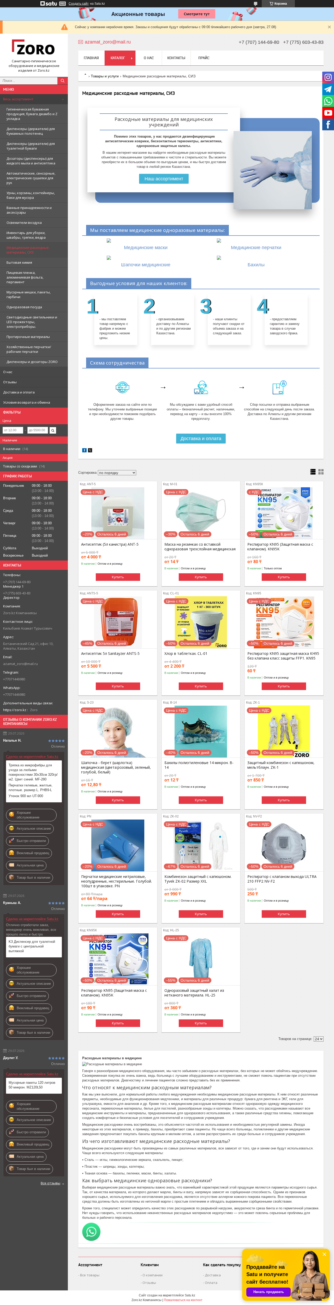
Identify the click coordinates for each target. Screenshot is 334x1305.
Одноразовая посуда (24, 307)
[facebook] (84, 451)
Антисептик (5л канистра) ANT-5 (110, 544)
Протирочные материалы (28, 336)
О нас (7, 372)
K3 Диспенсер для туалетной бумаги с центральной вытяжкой (32, 946)
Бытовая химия (19, 262)
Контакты (176, 58)
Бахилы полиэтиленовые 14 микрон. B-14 (199, 765)
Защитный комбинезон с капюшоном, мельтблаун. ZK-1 (280, 765)
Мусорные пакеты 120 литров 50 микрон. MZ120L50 (32, 1085)
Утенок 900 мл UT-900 (26, 796)
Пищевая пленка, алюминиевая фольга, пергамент (25, 277)
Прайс (203, 58)
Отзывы (10, 382)
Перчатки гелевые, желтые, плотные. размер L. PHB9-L (30, 787)
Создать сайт (79, 3)
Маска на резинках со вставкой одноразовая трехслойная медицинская (200, 546)
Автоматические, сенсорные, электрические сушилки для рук (31, 178)
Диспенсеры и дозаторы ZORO (32, 361)
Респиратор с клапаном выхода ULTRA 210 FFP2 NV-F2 (282, 879)
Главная (91, 58)
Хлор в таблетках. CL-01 (185, 653)
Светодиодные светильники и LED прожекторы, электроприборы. (32, 322)
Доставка (213, 1275)
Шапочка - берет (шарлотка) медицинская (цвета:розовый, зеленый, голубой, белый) (116, 767)
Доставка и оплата (19, 392)
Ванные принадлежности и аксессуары (29, 210)
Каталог (118, 58)
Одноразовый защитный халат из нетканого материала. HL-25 (194, 993)
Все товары (89, 1275)
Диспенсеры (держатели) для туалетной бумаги (31, 146)
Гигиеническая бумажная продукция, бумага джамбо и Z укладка (32, 114)
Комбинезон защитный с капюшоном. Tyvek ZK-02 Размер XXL (197, 879)
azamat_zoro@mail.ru (20, 663)
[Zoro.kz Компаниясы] (34, 48)
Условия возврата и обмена (26, 402)
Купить (118, 577)
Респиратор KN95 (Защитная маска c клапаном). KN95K (280, 546)
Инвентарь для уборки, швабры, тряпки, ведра (26, 235)
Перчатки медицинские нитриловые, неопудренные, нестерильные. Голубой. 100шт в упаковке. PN (116, 881)
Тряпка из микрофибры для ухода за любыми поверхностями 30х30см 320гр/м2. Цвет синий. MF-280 (33, 772)
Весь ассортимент (18, 99)
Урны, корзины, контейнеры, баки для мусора (31, 195)
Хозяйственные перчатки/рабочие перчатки (29, 349)
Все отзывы (50, 1183)
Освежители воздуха (24, 222)
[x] (90, 451)
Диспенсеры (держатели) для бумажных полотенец (31, 131)
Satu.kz (190, 1295)
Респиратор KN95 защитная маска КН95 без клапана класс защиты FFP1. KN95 (283, 656)
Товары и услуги (105, 76)
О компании (152, 1275)
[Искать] (62, 81)
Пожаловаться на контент (183, 1300)
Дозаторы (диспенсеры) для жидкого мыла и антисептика (31, 160)
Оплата (211, 1282)
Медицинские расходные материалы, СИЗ (28, 250)
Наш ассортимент (164, 178)
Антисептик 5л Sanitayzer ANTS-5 (110, 653)
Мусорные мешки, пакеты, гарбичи (29, 294)
